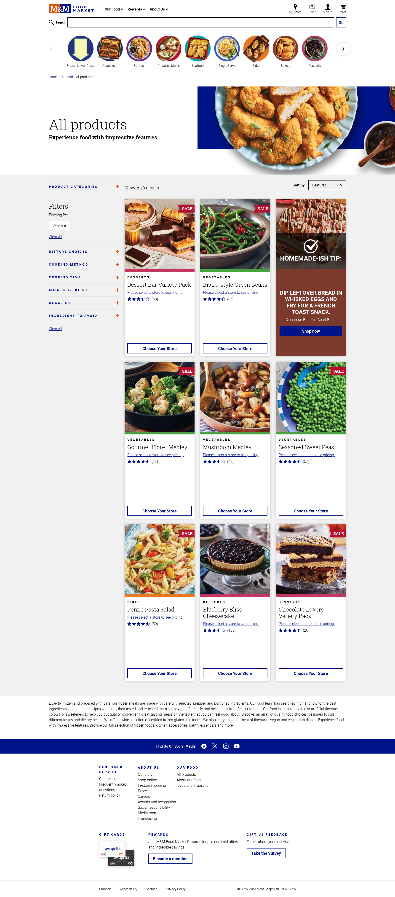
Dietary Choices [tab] (68, 251)
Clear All (55, 236)
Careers (144, 796)
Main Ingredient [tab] (68, 290)
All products (186, 774)
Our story (145, 774)
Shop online (147, 779)
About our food (189, 779)
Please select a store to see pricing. (155, 292)
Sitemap (151, 889)
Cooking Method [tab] (68, 264)
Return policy (109, 795)
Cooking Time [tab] (65, 277)
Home (53, 77)
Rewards (135, 9)
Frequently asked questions (113, 787)
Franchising (147, 818)
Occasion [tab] (60, 303)
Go (341, 22)
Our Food (113, 9)
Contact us (108, 778)
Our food (67, 77)
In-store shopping (152, 785)
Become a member (170, 858)
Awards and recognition (157, 801)
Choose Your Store (159, 348)
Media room (147, 812)
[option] (80, 51)
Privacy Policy (176, 889)
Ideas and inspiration (194, 785)
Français (105, 889)
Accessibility (128, 889)
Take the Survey (266, 853)
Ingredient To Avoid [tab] (73, 315)
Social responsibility (154, 807)
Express (144, 790)
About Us (158, 9)
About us (149, 767)
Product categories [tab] (73, 186)
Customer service (111, 769)
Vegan (58, 225)
